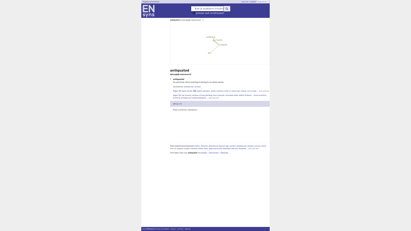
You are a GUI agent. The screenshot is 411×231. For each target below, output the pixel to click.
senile (213, 91)
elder (236, 95)
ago (227, 146)
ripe (238, 91)
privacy (173, 229)
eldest (241, 95)
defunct (235, 148)
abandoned (213, 146)
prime (256, 95)
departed (242, 148)
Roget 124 (177, 95)
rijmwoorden (214, 153)
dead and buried (215, 148)
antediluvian (189, 87)
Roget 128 (177, 91)
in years (233, 91)
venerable (229, 95)
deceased (227, 148)
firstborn (248, 95)
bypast (187, 148)
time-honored (218, 95)
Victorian (204, 146)
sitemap (188, 229)
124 (194, 91)
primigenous (186, 98)
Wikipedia (224, 153)
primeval (176, 98)
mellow (243, 91)
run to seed (251, 91)
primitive (262, 95)
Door (156, 229)
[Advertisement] (220, 128)
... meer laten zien (263, 91)
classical (194, 148)
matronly (219, 91)
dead (206, 148)
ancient (188, 95)
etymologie (202, 153)
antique (195, 95)
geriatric (206, 91)
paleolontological (199, 98)
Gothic (197, 146)
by (175, 148)
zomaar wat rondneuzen (210, 13)
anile (226, 91)
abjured (222, 146)
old (188, 91)
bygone (180, 148)
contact (253, 2)
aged (184, 91)
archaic (198, 87)
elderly (199, 91)
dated (200, 148)
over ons (244, 2)
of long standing (205, 95)
